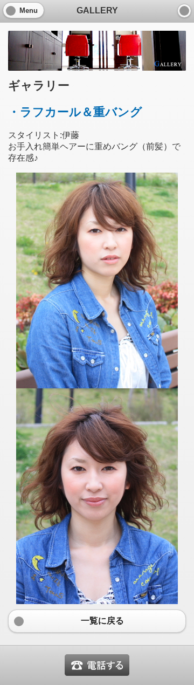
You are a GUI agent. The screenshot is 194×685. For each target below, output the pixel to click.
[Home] (184, 11)
